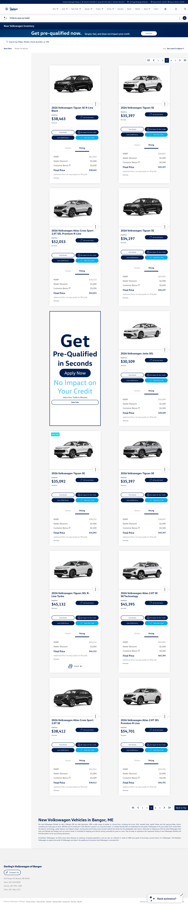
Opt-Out (73, 901)
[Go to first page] (149, 60)
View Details (63, 132)
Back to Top (181, 807)
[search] (185, 8)
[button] (95, 104)
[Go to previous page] (153, 60)
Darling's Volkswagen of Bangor (14, 901)
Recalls (79, 901)
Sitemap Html (57, 901)
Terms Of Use (41, 901)
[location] (128, 2)
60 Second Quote (88, 117)
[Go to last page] (185, 60)
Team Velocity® (153, 902)
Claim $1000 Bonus (63, 138)
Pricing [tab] (82, 148)
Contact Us (14, 872)
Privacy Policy (31, 901)
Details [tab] (68, 148)
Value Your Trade (89, 138)
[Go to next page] (180, 60)
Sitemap (49, 901)
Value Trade (75, 402)
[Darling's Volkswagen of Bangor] (15, 8)
